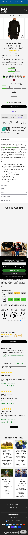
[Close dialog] (27, 257)
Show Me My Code (14, 270)
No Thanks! (14, 273)
